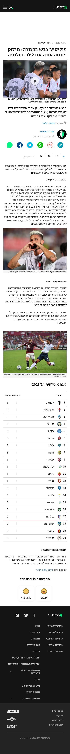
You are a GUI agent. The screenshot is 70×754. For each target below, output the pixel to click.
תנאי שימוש (33, 692)
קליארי (45, 123)
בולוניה (52, 123)
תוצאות (35, 638)
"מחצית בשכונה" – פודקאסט (23, 664)
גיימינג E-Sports (31, 685)
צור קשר (59, 716)
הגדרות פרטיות (56, 725)
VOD (37, 626)
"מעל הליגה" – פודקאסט (26, 657)
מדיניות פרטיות (31, 698)
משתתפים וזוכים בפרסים (30, 671)
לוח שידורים (33, 645)
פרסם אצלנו (57, 711)
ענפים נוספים (55, 651)
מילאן (44, 570)
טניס (37, 679)
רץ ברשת (35, 632)
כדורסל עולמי (55, 645)
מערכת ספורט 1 (47, 132)
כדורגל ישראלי (55, 626)
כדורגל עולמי (61, 43)
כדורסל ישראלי (54, 638)
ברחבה (36, 651)
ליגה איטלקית (44, 43)
